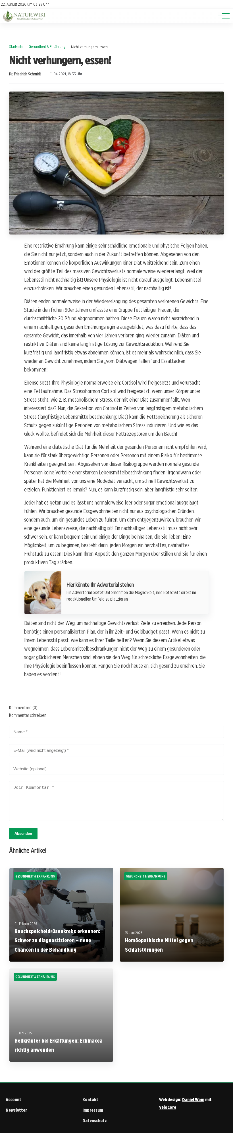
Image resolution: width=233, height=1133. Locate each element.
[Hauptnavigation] (221, 15)
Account (13, 1099)
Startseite (16, 46)
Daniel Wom (193, 1099)
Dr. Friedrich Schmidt (25, 73)
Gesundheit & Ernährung (47, 46)
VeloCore (167, 1107)
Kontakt (90, 1099)
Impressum (92, 1110)
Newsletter (16, 1110)
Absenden (23, 833)
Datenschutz (94, 1120)
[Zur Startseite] (25, 20)
